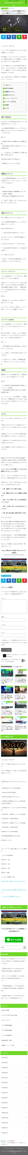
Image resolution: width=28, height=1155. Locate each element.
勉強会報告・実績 (6, 1040)
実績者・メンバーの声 (7, 1045)
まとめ (6, 108)
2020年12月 (4, 1112)
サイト (3, 632)
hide (10, 85)
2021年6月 (4, 1082)
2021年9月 (4, 1067)
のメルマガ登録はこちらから (10, 896)
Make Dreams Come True (15, 1151)
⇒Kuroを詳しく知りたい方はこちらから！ (13, 881)
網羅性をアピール (9, 91)
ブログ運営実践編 (4, 8)
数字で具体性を (9, 88)
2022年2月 (4, 1057)
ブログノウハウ (5, 1020)
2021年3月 (4, 1097)
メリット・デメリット (10, 98)
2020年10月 (4, 1122)
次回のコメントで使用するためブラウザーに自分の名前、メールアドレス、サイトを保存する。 (14, 642)
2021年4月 (4, 1092)
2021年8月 (4, 1072)
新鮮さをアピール (9, 95)
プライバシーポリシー (10, 1148)
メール (3, 624)
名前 (3, 617)
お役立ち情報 (5, 1010)
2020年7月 (4, 1133)
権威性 (6, 105)
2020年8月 (4, 1127)
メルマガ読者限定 (6, 1035)
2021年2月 (4, 1102)
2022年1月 (4, 1062)
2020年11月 (4, 1117)
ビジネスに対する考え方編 (9, 1015)
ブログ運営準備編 (6, 1030)
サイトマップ (20, 1148)
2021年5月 (4, 1087)
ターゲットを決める (10, 101)
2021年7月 (4, 1077)
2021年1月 (4, 1107)
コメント (3, 598)
